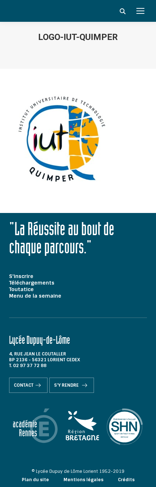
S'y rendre (67, 385)
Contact (23, 385)
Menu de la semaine (35, 296)
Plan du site (35, 480)
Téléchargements (31, 282)
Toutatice (21, 289)
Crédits (126, 480)
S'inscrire (21, 276)
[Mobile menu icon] (140, 11)
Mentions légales (83, 480)
